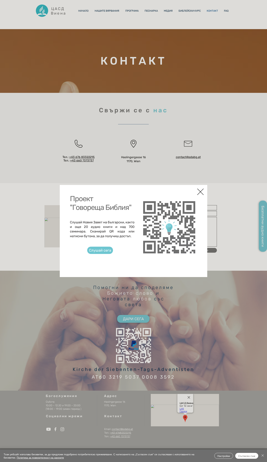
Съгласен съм (246, 456)
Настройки (223, 456)
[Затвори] (262, 456)
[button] (200, 192)
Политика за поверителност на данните (40, 457)
